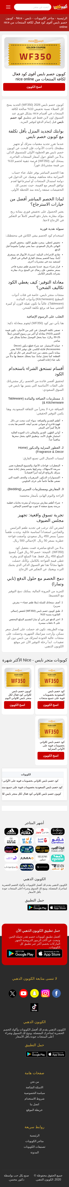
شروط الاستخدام (34, 1098)
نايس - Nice (23, 18)
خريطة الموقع (34, 1109)
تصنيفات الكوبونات (34, 1146)
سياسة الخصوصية (34, 1092)
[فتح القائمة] (8, 7)
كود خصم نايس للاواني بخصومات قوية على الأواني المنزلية (52, 745)
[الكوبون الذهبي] (60, 6)
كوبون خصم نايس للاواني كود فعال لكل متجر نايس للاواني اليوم (18, 695)
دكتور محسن (16, 1179)
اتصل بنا (34, 1104)
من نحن (34, 1081)
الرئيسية (62, 18)
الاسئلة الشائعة (34, 1087)
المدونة (34, 1152)
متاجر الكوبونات (44, 18)
